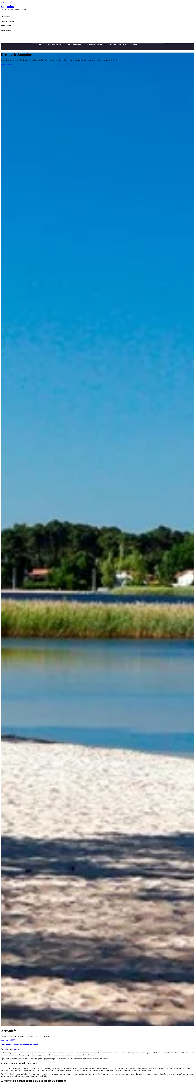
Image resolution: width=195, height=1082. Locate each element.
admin (6, 1049)
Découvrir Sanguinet (74, 44)
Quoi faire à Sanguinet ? (117, 44)
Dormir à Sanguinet (54, 44)
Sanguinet (8, 6)
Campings (16, 1049)
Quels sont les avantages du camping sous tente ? (19, 1044)
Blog (40, 44)
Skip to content (6, 2)
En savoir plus (6, 64)
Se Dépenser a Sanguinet (95, 44)
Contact (134, 44)
